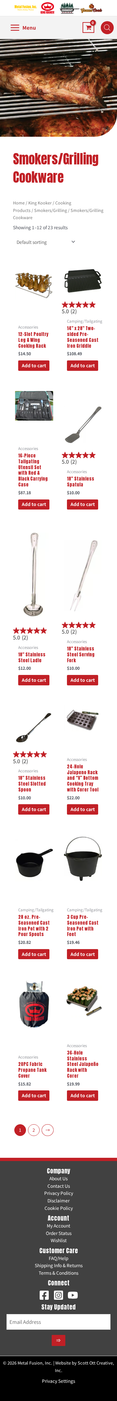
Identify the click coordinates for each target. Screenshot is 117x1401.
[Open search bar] (107, 27)
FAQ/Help (58, 1258)
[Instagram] (58, 1295)
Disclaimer (58, 1200)
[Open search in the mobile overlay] (104, 27)
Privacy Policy (58, 1193)
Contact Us (58, 1186)
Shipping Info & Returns (59, 1265)
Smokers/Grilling (50, 210)
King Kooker (40, 203)
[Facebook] (44, 1295)
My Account (58, 1225)
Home (19, 203)
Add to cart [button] (34, 365)
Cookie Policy (59, 1208)
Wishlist (59, 1240)
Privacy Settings (58, 1381)
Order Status (59, 1233)
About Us (58, 1178)
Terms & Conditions (58, 1272)
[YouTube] (73, 1295)
